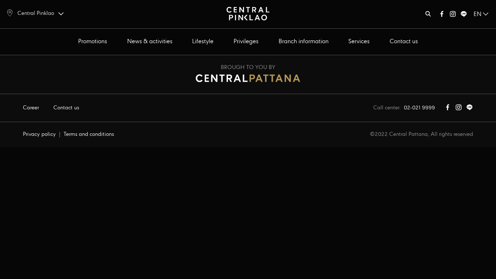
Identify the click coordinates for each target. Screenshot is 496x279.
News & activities (149, 41)
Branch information (304, 41)
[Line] (463, 15)
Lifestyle (203, 41)
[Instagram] (452, 15)
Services (359, 41)
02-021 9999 (419, 108)
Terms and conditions (89, 134)
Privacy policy (39, 134)
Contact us (404, 41)
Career (31, 108)
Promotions (92, 41)
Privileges (246, 41)
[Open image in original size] (248, 13)
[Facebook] (442, 15)
